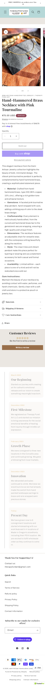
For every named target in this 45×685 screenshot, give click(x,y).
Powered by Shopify (19, 672)
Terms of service (30, 676)
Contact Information (14, 611)
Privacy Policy (11, 599)
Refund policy (11, 594)
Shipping (5, 119)
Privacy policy (16, 676)
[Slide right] (28, 90)
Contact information (31, 680)
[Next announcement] (40, 3)
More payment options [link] (22, 160)
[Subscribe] (37, 630)
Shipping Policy (12, 605)
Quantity (5, 131)
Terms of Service (12, 588)
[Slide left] (17, 90)
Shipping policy (15, 680)
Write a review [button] (22, 347)
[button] (5, 12)
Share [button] (7, 323)
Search (8, 582)
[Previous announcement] (4, 3)
